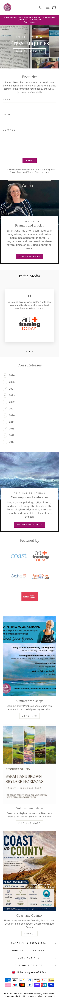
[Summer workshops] (29, 656)
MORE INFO (29, 716)
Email (7, 115)
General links (29, 958)
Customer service (29, 965)
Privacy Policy (16, 172)
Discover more (29, 256)
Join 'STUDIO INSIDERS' (29, 950)
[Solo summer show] (29, 764)
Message (9, 130)
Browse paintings (29, 525)
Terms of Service (35, 172)
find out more (29, 823)
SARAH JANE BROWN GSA (28, 943)
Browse (29, 934)
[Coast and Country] (29, 871)
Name (6, 99)
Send (29, 160)
